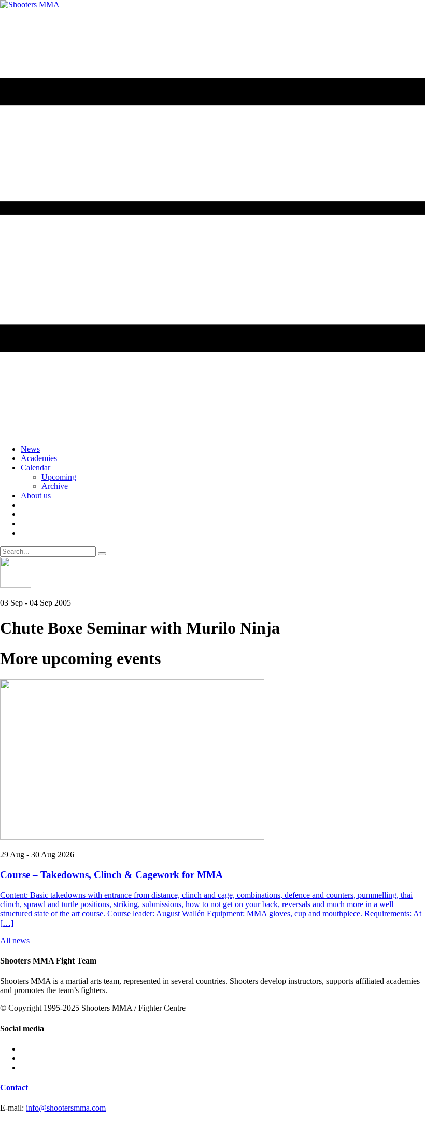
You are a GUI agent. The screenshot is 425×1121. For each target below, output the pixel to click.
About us (36, 495)
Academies (39, 458)
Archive (54, 486)
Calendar (35, 467)
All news (15, 940)
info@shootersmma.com (66, 1107)
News (30, 448)
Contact (14, 1087)
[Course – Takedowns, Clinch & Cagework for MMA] (212, 760)
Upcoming (58, 476)
